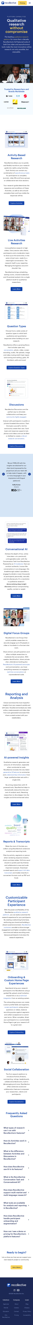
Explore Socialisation (16, 1102)
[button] (3, 474)
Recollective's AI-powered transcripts (16, 664)
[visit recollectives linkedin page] (14, 1290)
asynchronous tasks (22, 173)
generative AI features (11, 772)
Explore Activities (16, 203)
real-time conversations (15, 672)
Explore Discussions (16, 446)
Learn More (16, 289)
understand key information (16, 775)
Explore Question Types (16, 367)
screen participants (11, 1007)
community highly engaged (16, 417)
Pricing (22, 3)
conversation (8, 350)
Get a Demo (16, 1267)
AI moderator (19, 564)
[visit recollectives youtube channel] (18, 1290)
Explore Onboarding (16, 1032)
